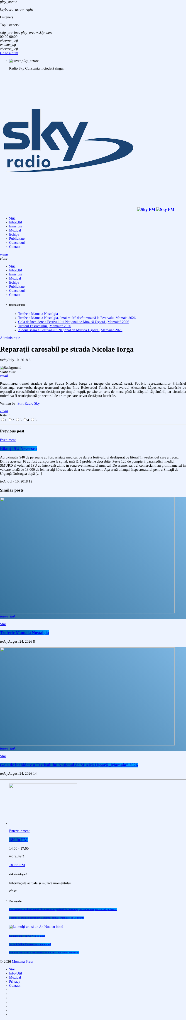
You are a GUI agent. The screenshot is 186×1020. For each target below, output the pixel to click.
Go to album (9, 53)
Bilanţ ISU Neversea (18, 448)
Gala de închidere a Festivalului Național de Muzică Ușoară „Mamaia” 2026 (73, 322)
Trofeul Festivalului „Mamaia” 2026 (44, 326)
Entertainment (19, 831)
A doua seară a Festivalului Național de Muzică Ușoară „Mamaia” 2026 (70, 330)
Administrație (10, 338)
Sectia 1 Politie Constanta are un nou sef (30, 944)
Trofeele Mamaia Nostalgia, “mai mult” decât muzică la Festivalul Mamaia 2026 (77, 318)
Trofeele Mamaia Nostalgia (38, 314)
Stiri (3, 624)
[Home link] (87, 209)
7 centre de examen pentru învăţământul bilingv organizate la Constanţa (46, 917)
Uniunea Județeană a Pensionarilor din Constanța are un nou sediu (44, 952)
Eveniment (8, 440)
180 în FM (18, 839)
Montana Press (22, 962)
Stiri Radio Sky (28, 403)
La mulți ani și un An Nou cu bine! (27, 936)
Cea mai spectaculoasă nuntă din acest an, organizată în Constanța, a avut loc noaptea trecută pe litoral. (63, 909)
